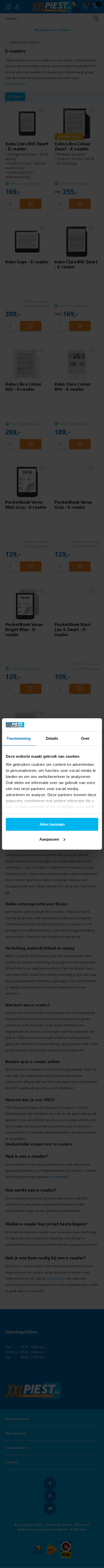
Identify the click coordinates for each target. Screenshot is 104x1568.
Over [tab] (85, 738)
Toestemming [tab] (19, 738)
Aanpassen (49, 839)
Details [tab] (52, 738)
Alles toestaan (52, 824)
